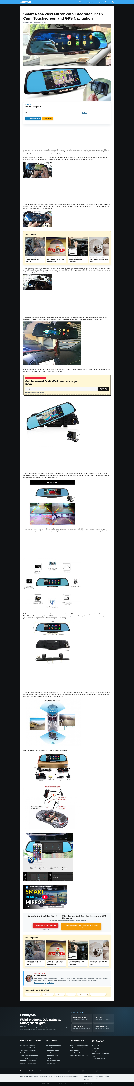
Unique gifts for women (52, 1050)
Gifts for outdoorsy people (53, 1060)
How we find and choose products (79, 1052)
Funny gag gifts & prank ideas (28, 1050)
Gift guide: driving (83, 994)
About (107, 2)
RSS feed (100, 1071)
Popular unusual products (76, 1047)
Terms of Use (95, 1048)
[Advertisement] (67, 137)
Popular (100, 2)
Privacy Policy (95, 1051)
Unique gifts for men (51, 1047)
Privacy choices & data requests (100, 1053)
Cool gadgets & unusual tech (28, 1045)
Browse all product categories (28, 1063)
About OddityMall (74, 1050)
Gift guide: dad (71, 994)
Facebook (65, 1071)
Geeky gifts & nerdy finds (27, 1052)
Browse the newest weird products (79, 1045)
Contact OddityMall (97, 1045)
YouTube (94, 1071)
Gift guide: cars (60, 994)
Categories (90, 2)
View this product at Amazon (45, 925)
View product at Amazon (33, 118)
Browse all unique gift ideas (98, 994)
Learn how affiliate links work (52, 1078)
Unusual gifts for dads (52, 1052)
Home (24, 10)
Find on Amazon (47, 118)
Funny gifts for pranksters (53, 1063)
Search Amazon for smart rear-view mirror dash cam (81, 926)
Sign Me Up (103, 389)
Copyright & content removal (99, 1056)
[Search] (112, 2)
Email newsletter (109, 1071)
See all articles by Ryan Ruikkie (44, 983)
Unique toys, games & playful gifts (29, 1058)
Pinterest (79, 1071)
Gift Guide (80, 2)
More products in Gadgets (33, 994)
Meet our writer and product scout (79, 1055)
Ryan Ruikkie (28, 22)
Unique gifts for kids (51, 1058)
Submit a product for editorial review (79, 1058)
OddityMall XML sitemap (98, 1058)
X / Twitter (72, 1071)
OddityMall (28, 1015)
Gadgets (30, 10)
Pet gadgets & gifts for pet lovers (29, 1060)
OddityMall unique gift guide (53, 1045)
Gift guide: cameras (48, 994)
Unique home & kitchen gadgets (28, 1047)
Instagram (86, 1071)
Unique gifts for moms (52, 1055)
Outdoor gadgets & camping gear (29, 1055)
